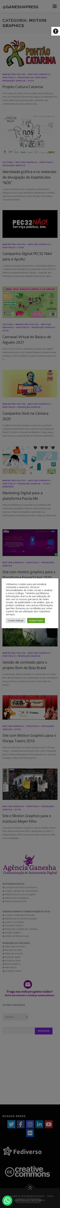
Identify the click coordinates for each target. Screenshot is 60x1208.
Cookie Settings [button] (16, 620)
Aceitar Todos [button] (36, 620)
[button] (55, 31)
